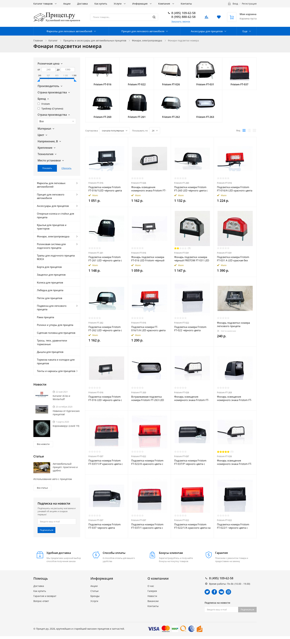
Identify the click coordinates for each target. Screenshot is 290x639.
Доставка (82, 3)
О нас (151, 586)
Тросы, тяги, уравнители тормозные (52, 342)
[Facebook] (214, 592)
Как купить (100, 3)
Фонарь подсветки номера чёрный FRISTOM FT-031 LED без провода (191, 258)
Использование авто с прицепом (52, 479)
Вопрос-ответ (41, 601)
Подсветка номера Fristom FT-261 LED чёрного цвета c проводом (105, 258)
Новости (152, 596)
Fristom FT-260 (181, 182)
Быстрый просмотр (106, 158)
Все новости (43, 444)
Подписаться (46, 530)
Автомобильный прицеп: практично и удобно (65, 467)
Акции (66, 3)
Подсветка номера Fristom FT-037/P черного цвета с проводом (190, 462)
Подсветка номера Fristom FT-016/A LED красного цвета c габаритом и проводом (234, 188)
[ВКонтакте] (221, 592)
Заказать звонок (180, 21)
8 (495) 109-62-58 (183, 13)
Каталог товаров (43, 3)
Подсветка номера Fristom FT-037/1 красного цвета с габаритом (147, 526)
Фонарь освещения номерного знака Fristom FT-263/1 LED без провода (234, 398)
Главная (38, 40)
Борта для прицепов (49, 267)
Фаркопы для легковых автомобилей (69, 31)
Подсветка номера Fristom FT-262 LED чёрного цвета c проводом (105, 328)
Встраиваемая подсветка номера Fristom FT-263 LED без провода (147, 398)
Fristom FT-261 (95, 252)
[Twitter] (207, 592)
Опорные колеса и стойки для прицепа (55, 215)
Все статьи (42, 487)
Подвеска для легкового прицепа (51, 307)
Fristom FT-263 (138, 392)
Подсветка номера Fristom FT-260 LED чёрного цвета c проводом (191, 188)
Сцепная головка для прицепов (56, 332)
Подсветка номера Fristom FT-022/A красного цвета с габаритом (147, 462)
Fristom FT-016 (95, 182)
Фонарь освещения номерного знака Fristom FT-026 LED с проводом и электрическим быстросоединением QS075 (234, 462)
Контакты (186, 3)
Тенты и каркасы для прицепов (56, 371)
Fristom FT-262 (95, 322)
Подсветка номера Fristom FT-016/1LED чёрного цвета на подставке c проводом (105, 188)
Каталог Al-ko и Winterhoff (61, 397)
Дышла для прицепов (50, 352)
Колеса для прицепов (50, 282)
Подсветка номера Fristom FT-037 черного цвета (104, 526)
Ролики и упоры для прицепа (55, 325)
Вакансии (153, 601)
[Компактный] (254, 130)
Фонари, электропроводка (147, 40)
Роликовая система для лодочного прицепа (51, 245)
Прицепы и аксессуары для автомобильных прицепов (94, 40)
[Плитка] (244, 130)
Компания (164, 3)
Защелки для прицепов (51, 274)
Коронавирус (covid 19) (66, 425)
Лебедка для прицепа (50, 290)
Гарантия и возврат (44, 596)
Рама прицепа (45, 317)
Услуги (118, 3)
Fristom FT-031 (181, 252)
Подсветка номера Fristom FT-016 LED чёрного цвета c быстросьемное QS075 (105, 398)
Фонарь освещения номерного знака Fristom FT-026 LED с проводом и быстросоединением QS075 (191, 398)
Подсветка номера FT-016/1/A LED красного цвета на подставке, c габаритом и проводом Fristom (148, 328)
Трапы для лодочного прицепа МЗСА (56, 257)
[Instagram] (228, 592)
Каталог (53, 40)
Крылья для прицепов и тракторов (51, 226)
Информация (140, 3)
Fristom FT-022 (181, 322)
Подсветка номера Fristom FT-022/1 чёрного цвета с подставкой (233, 526)
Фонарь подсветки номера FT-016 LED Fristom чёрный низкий (147, 258)
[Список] (249, 130)
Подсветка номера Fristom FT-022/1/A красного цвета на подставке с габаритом (192, 526)
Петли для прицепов (49, 298)
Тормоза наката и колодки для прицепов (56, 361)
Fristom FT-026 (138, 182)
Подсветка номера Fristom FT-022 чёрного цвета (190, 328)
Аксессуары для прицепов (207, 31)
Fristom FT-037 (95, 456)
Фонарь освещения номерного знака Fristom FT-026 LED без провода (148, 188)
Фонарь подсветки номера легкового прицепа (233, 324)
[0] (206, 18)
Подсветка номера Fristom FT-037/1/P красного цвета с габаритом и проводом (105, 462)
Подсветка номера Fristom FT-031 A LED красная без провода (233, 258)
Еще (245, 31)
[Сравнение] (123, 141)
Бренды (95, 596)
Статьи (94, 591)
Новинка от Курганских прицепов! (66, 412)
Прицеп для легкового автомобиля (142, 31)
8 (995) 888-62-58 (183, 17)
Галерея (152, 591)
